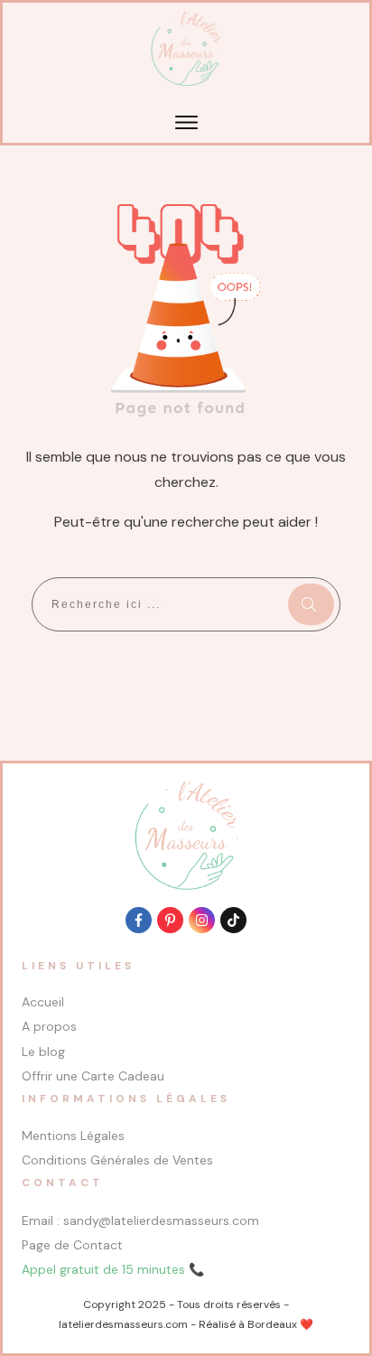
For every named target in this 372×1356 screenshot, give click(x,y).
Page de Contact (72, 1245)
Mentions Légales (73, 1135)
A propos (49, 1026)
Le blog (43, 1051)
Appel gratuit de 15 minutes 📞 (113, 1269)
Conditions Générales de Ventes (117, 1160)
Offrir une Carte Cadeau (93, 1076)
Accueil (43, 1002)
